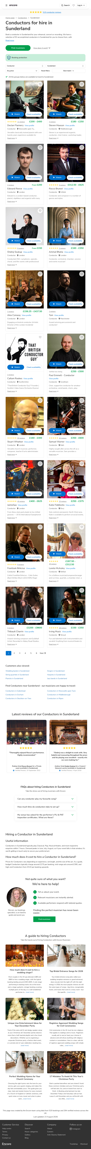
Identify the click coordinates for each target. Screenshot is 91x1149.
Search (67, 5)
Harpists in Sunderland (56, 675)
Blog (26, 1138)
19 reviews (52, 564)
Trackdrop (74, 1144)
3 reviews (52, 122)
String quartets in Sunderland (17, 675)
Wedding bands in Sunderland (17, 671)
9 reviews (20, 248)
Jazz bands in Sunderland (57, 678)
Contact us (6, 1138)
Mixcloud (83, 1144)
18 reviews (62, 628)
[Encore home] (13, 5)
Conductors (22, 18)
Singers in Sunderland (55, 671)
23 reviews (62, 501)
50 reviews (21, 438)
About (49, 1128)
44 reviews (62, 438)
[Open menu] (6, 5)
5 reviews (62, 185)
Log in (79, 5)
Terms (4, 1131)
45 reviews (21, 501)
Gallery (27, 1135)
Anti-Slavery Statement (56, 1135)
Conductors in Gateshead (15, 691)
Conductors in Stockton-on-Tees (18, 698)
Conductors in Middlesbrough (58, 694)
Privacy (5, 1135)
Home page (10, 18)
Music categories (31, 1131)
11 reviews (21, 122)
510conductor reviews (52, 12)
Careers (50, 1131)
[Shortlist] (74, 5)
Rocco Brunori (27, 766)
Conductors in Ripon (55, 698)
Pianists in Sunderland (14, 678)
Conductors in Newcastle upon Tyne (61, 691)
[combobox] (25, 66)
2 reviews (10, 185)
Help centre (6, 1128)
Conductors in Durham (15, 694)
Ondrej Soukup (70, 766)
